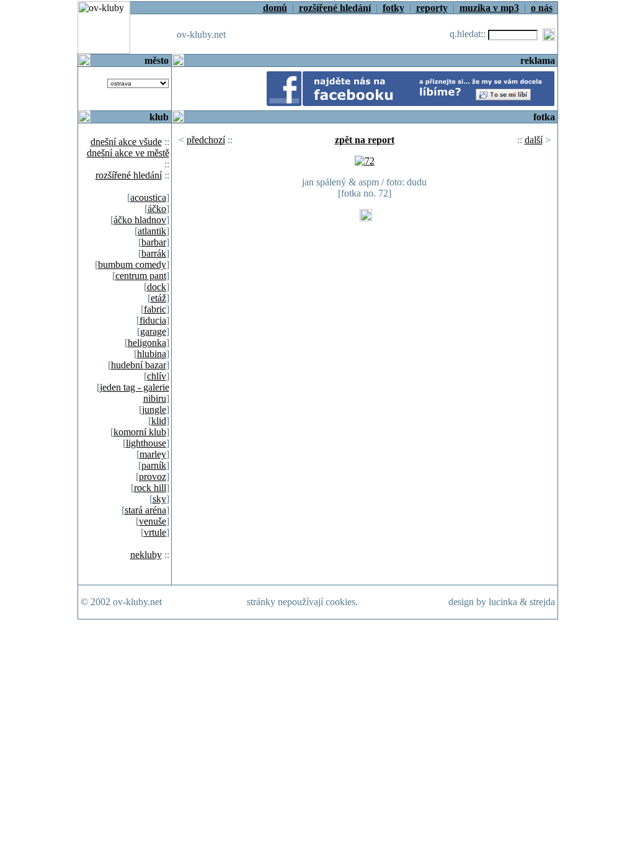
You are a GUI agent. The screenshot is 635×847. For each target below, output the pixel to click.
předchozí (206, 140)
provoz (152, 476)
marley (153, 454)
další (534, 140)
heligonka (147, 342)
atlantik (152, 231)
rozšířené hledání (128, 175)
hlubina (151, 353)
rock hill (150, 487)
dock (156, 287)
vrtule (155, 532)
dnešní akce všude (126, 141)
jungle (154, 409)
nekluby (146, 554)
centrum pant (140, 275)
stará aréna (145, 510)
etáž (158, 298)
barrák (153, 253)
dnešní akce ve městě (128, 153)
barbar (153, 242)
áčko (157, 208)
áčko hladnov (139, 220)
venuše (152, 521)
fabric (155, 309)
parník (153, 465)
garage (153, 331)
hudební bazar (138, 365)
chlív (156, 376)
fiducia (153, 320)
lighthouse (146, 443)
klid (158, 420)
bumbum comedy (132, 264)
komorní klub (139, 432)
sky (159, 499)
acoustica (148, 197)
